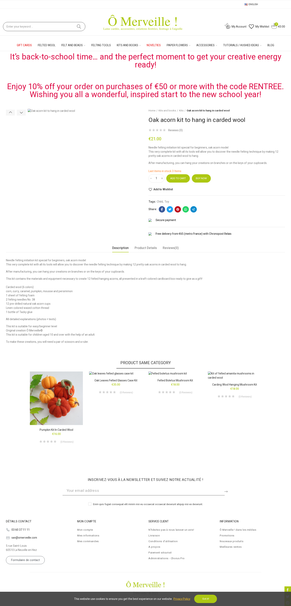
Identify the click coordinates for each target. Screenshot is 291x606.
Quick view (73, 386)
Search (79, 26)
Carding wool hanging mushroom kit (234, 385)
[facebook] (287, 590)
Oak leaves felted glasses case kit (115, 380)
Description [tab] (120, 248)
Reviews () (175, 130)
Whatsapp (186, 209)
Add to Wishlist (163, 189)
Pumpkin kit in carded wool (56, 430)
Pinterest (178, 209)
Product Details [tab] (146, 248)
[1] (227, 490)
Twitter (170, 209)
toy (167, 202)
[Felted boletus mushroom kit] (175, 373)
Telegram (193, 209)
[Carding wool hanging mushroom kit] (234, 375)
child (160, 202)
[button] (10, 113)
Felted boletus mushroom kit (175, 380)
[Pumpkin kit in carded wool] (56, 398)
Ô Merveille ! (143, 20)
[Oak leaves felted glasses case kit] (116, 373)
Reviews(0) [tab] (171, 248)
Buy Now (201, 178)
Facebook (162, 209)
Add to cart (178, 178)
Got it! (205, 599)
